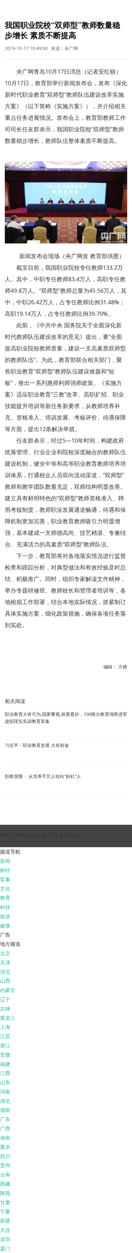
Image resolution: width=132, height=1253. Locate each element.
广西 (5, 1128)
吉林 (5, 1008)
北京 (5, 953)
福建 (5, 1064)
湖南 (5, 1110)
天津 (5, 962)
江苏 (5, 1036)
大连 (5, 1229)
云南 (5, 1174)
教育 (5, 897)
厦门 (5, 1248)
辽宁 (5, 999)
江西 (5, 1073)
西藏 (5, 1183)
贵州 (5, 1165)
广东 (5, 1119)
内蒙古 (7, 990)
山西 (5, 980)
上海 (5, 1026)
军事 (5, 879)
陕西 (5, 1193)
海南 (5, 1137)
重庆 (5, 1147)
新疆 (5, 1220)
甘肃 (5, 1202)
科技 (5, 907)
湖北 (5, 1100)
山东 (5, 1082)
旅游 (5, 916)
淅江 (5, 1045)
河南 (5, 1091)
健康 (5, 925)
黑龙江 (7, 1017)
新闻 (5, 860)
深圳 (5, 1239)
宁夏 (5, 1211)
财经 (5, 870)
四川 (5, 1156)
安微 (5, 1054)
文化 (5, 888)
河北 (5, 971)
